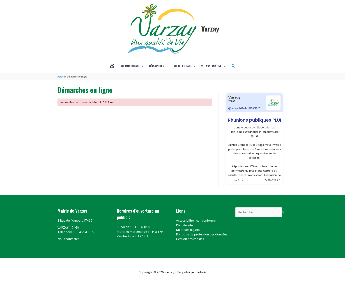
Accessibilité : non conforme (196, 220)
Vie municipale (130, 66)
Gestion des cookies (190, 239)
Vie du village (183, 66)
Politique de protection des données (201, 234)
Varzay (210, 28)
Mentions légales (188, 230)
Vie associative (211, 66)
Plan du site (184, 225)
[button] (233, 66)
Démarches (156, 66)
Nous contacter (68, 239)
